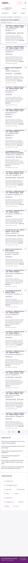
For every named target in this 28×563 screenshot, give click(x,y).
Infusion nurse (8, 498)
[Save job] (25, 25)
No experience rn (9, 502)
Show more (21, 40)
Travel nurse (8, 489)
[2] (19, 432)
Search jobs (3, 17)
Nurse (17, 493)
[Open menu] (25, 3)
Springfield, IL (10, 17)
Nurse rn (22, 502)
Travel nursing (20, 489)
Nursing (7, 506)
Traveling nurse (9, 481)
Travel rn (7, 493)
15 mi (23, 8)
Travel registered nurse (11, 485)
